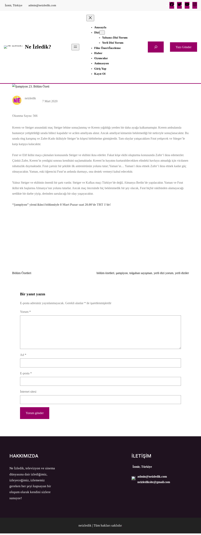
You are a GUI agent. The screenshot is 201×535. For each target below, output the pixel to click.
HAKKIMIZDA (23, 456)
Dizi (96, 32)
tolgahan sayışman (140, 273)
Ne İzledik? (38, 47)
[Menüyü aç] (75, 47)
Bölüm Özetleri (21, 273)
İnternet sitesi (28, 391)
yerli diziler (182, 273)
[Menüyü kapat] (90, 18)
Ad (23, 354)
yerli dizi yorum (163, 273)
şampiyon (122, 273)
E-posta (26, 373)
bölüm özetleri (105, 273)
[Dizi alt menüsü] (102, 32)
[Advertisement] (100, 236)
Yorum (25, 311)
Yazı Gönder (183, 47)
